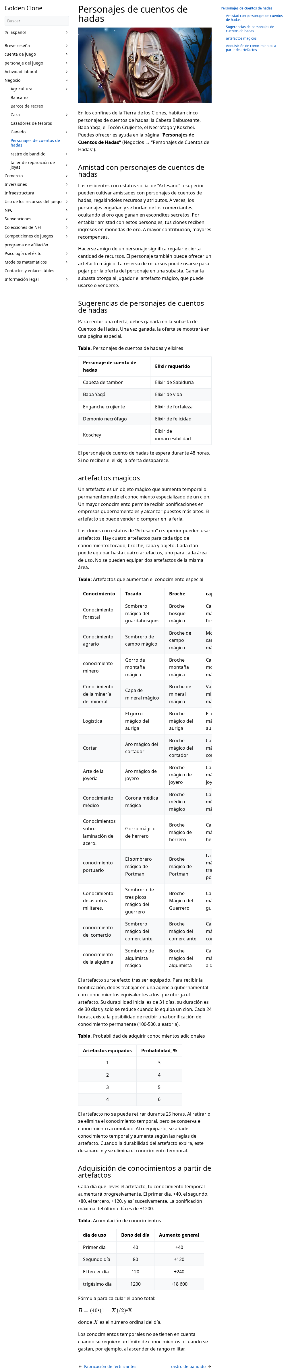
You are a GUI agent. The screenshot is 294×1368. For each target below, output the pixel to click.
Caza (15, 114)
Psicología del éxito (23, 253)
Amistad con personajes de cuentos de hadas (254, 17)
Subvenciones (18, 218)
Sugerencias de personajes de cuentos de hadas (250, 28)
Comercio (14, 175)
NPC (9, 210)
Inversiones (16, 184)
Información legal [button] (22, 279)
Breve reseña (17, 45)
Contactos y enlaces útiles (29, 270)
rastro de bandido (28, 154)
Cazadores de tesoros (31, 123)
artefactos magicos (241, 38)
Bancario (19, 97)
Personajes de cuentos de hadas (35, 143)
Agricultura (21, 88)
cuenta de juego (20, 54)
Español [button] (18, 32)
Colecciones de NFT (23, 227)
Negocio (12, 80)
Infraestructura (19, 193)
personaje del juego (24, 63)
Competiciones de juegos (29, 236)
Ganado (18, 132)
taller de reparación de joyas (33, 165)
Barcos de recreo (27, 106)
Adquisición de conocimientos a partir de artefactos (251, 47)
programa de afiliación (26, 245)
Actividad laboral (21, 71)
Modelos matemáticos (26, 262)
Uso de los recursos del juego (33, 201)
